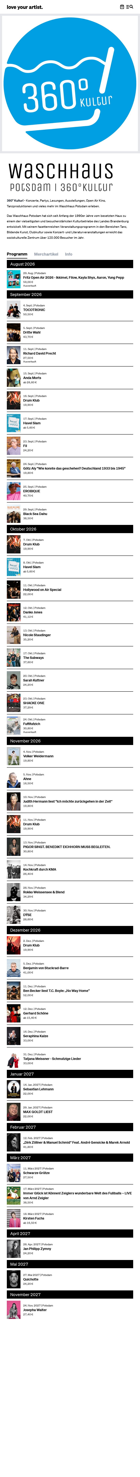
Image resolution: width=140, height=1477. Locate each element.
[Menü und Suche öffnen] (129, 6)
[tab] (19, 255)
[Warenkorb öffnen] (122, 7)
